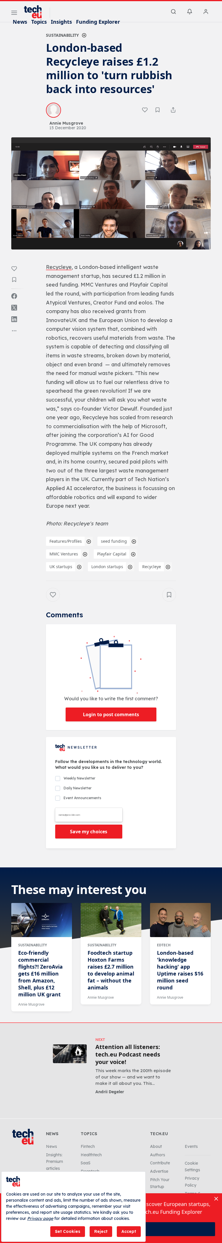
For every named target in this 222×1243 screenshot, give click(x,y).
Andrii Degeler (109, 1091)
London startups (107, 566)
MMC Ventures (63, 554)
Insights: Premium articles (54, 1161)
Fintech (88, 1146)
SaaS (85, 1163)
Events (191, 1146)
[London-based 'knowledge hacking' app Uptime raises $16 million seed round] (180, 920)
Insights (61, 21)
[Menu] (14, 13)
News (20, 21)
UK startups (60, 566)
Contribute (160, 1163)
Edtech (164, 945)
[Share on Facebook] (14, 296)
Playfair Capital (111, 554)
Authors (157, 1154)
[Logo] (35, 12)
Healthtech (91, 1154)
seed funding (114, 541)
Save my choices (88, 831)
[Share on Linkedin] (14, 319)
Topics (39, 21)
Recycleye (151, 566)
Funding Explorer (98, 21)
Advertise (159, 1171)
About (156, 1146)
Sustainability (62, 35)
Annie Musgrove (31, 1004)
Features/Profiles (65, 541)
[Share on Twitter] (14, 308)
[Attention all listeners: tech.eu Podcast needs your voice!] (70, 1053)
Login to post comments (111, 714)
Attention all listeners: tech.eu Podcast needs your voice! (127, 1054)
